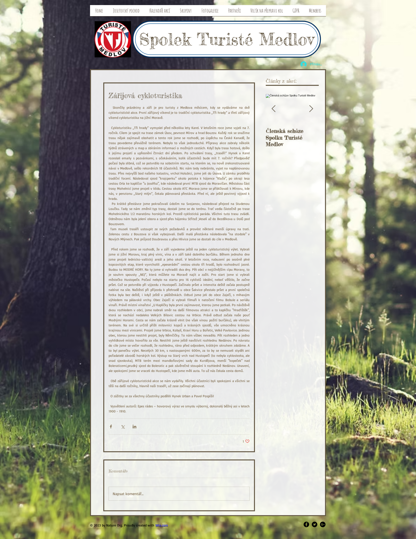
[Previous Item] (273, 109)
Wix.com (162, 525)
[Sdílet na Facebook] (111, 426)
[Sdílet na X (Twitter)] (122, 426)
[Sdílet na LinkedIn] (134, 426)
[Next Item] (311, 109)
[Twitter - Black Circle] (314, 524)
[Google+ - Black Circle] (322, 524)
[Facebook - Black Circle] (306, 524)
